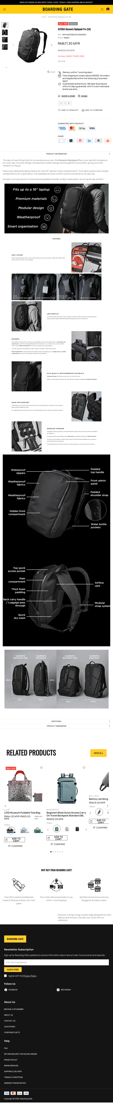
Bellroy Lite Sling (98, 799)
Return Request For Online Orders (20, 1054)
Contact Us (9, 1021)
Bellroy (94, 796)
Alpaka (66, 38)
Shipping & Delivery (13, 1071)
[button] (7, 807)
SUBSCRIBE (13, 969)
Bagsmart (53, 810)
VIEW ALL (98, 753)
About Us (8, 1015)
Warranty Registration (15, 1083)
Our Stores (9, 1026)
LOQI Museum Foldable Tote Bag (22, 812)
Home (44, 17)
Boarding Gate (58, 9)
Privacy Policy (30, 976)
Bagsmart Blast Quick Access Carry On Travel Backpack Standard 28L (66, 814)
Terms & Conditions (13, 1077)
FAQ (6, 1048)
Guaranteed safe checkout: (71, 123)
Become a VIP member (13, 1009)
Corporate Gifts (12, 1032)
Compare (17, 846)
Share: (61, 136)
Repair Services (11, 1065)
